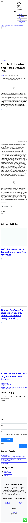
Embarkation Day (5, 455)
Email (2, 425)
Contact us (19, 9)
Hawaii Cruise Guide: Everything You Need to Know (13, 458)
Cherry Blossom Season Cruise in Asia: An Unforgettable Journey (11, 460)
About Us (19, 3)
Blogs (18, 5)
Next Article (3, 386)
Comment (3, 400)
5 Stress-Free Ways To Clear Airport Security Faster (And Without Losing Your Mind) (12, 314)
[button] (20, 11)
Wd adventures (14, 484)
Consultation (20, 7)
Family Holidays (7, 472)
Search (2, 443)
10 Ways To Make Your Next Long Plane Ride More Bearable (14, 376)
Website (2, 431)
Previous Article (4, 383)
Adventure (3, 60)
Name (2, 419)
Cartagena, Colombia (6, 384)
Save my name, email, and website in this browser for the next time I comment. (14, 435)
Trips (18, 6)
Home (18, 2)
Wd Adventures (6, 2)
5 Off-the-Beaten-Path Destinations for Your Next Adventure (14, 252)
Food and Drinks (8, 474)
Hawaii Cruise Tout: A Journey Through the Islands (13, 456)
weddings (6, 475)
